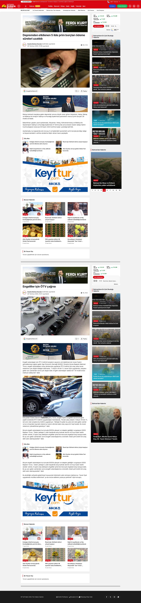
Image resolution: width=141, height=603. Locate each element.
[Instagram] (114, 597)
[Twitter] (110, 597)
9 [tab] (116, 190)
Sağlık (95, 120)
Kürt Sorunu (91, 10)
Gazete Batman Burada (34, 44)
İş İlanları (112, 6)
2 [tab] (95, 190)
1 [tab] (92, 190)
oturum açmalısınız (43, 254)
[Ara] (130, 6)
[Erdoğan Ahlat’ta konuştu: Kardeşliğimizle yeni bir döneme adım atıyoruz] (39, 144)
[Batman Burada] (8, 6)
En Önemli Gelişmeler (38, 10)
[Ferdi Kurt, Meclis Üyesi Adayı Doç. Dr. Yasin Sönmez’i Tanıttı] (106, 424)
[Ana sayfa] (25, 6)
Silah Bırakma (81, 10)
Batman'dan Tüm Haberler (53, 10)
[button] (134, 6)
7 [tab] (110, 190)
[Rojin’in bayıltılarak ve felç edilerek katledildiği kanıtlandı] (39, 151)
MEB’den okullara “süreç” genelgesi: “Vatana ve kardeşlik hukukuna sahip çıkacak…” (104, 140)
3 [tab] (98, 190)
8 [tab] (113, 190)
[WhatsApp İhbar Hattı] (118, 597)
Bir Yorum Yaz (28, 251)
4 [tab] (101, 190)
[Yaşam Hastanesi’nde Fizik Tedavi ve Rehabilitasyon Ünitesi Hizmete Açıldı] (106, 170)
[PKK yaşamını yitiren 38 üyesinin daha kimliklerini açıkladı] (55, 234)
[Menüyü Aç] (18, 6)
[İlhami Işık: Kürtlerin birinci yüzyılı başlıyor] (72, 144)
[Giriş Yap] (138, 6)
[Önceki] (116, 10)
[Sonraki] (118, 10)
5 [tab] (104, 190)
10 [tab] (119, 190)
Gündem (96, 85)
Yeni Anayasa (100, 10)
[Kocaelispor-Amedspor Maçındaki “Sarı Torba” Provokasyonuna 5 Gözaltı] (78, 234)
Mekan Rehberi (122, 6)
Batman (96, 49)
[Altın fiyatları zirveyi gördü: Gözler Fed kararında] (72, 151)
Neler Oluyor (25, 10)
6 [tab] (107, 190)
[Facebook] (107, 597)
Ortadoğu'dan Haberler (69, 10)
